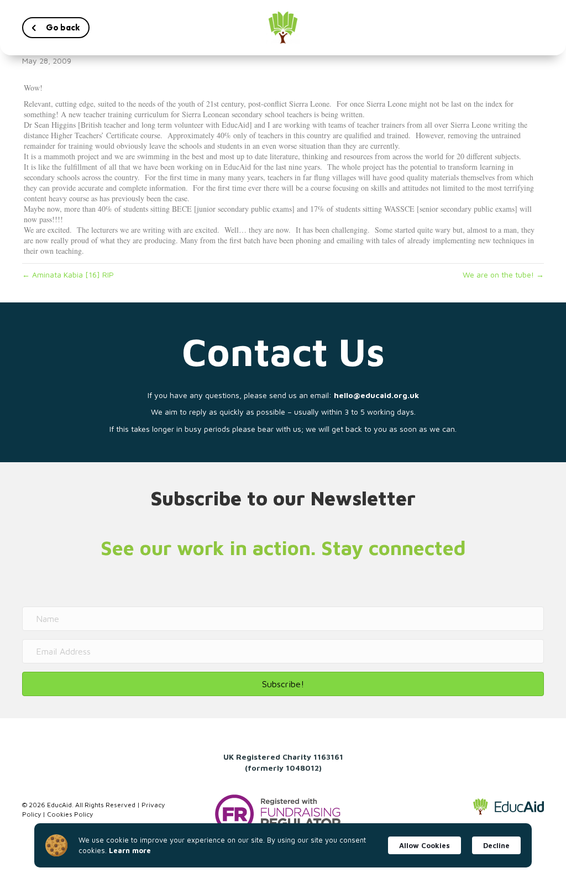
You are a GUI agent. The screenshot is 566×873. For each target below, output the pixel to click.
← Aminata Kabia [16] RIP (68, 274)
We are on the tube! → (503, 274)
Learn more (130, 850)
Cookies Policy (70, 814)
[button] (56, 27)
